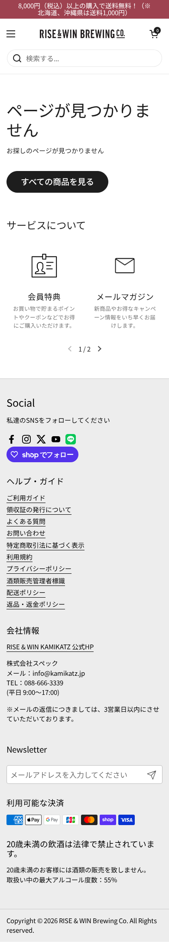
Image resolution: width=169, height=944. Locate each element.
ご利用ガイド (26, 497)
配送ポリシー (26, 592)
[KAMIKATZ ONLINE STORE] (82, 34)
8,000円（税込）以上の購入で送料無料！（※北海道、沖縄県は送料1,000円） (84, 9)
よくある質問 (26, 521)
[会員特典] (44, 266)
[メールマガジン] (125, 266)
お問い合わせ (26, 532)
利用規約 (19, 556)
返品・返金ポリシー (35, 604)
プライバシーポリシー (39, 568)
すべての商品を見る (57, 181)
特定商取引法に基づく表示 (45, 544)
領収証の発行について (39, 509)
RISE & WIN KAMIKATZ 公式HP (50, 646)
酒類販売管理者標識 (35, 580)
